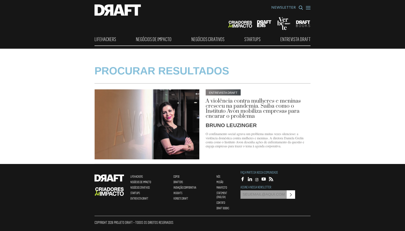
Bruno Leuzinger (231, 125)
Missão (219, 182)
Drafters (178, 182)
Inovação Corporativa (184, 187)
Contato (220, 202)
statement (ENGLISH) (221, 195)
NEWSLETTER (283, 8)
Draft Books (222, 208)
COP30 (176, 176)
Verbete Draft (180, 198)
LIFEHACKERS (105, 39)
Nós (218, 176)
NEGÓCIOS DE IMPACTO (153, 39)
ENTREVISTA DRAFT (295, 39)
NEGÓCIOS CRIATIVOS (207, 39)
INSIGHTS (177, 193)
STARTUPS (252, 39)
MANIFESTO (221, 187)
